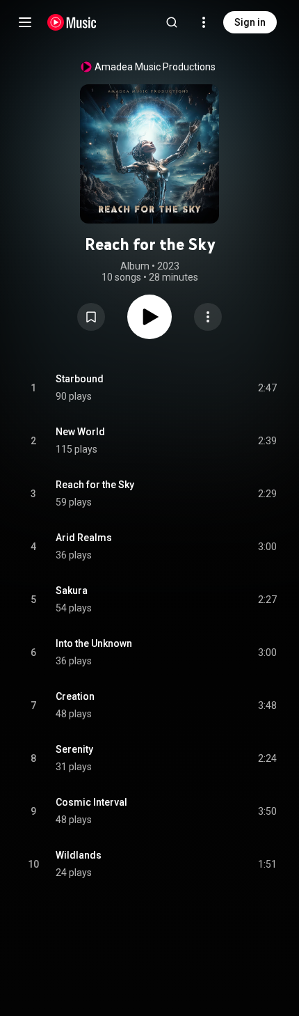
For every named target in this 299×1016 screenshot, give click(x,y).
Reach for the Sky (95, 484)
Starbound (80, 378)
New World (80, 431)
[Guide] (25, 22)
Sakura (72, 590)
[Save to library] (91, 316)
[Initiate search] (172, 22)
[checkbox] (267, 388)
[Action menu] (208, 317)
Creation (75, 696)
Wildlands (79, 855)
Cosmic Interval (91, 802)
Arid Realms (84, 537)
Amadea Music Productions (155, 66)
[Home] (72, 22)
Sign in (250, 22)
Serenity (74, 749)
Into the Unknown (94, 643)
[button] (91, 317)
